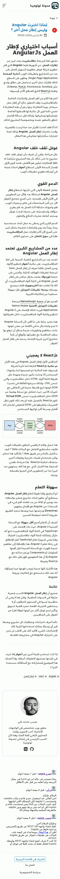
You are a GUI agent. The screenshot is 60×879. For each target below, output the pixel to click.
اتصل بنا (30, 864)
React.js (45, 90)
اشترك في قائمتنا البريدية (30, 859)
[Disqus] (30, 806)
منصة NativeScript (32, 301)
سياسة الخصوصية (30, 872)
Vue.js (22, 86)
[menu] (4, 5)
